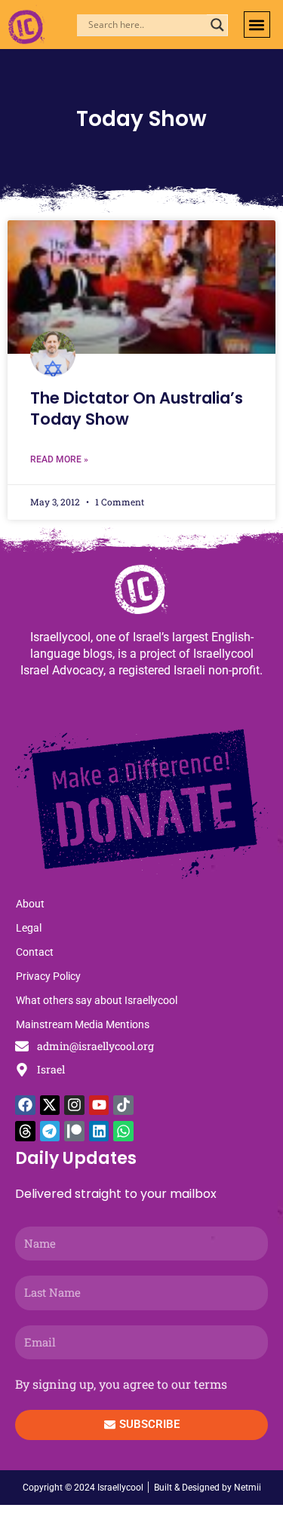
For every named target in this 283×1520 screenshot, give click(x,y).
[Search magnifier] (217, 24)
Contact (35, 952)
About (30, 904)
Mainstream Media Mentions (82, 1024)
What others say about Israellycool (96, 1000)
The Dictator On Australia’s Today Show (136, 408)
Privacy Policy (48, 976)
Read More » (59, 459)
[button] (257, 24)
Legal (29, 928)
